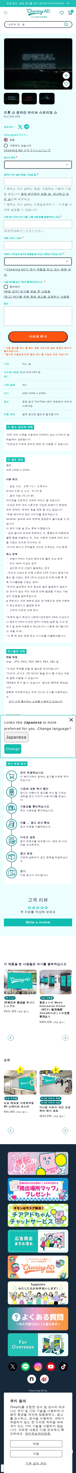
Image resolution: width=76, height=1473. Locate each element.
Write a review (38, 922)
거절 (36, 1453)
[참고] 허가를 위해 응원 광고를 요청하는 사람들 (37, 296)
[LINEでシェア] (25, 127)
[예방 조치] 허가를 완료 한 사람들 (27, 291)
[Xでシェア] (19, 127)
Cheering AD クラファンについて (27, 150)
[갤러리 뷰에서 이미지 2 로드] (29, 98)
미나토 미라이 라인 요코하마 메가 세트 (55, 1109)
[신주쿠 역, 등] (66, 24)
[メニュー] (5, 12)
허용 (36, 1443)
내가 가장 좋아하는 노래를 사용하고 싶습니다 (36, 701)
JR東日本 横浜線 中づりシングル (19, 1004)
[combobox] (38, 24)
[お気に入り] (62, 13)
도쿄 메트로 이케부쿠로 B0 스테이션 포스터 (19, 1105)
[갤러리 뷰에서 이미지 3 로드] (47, 98)
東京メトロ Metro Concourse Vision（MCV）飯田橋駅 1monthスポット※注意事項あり (55, 1009)
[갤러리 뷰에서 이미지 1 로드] (11, 98)
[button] (66, 83)
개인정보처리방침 (37, 1433)
